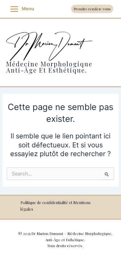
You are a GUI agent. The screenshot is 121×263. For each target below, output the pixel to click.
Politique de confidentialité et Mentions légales (55, 206)
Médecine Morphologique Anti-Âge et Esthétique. (49, 67)
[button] (92, 9)
